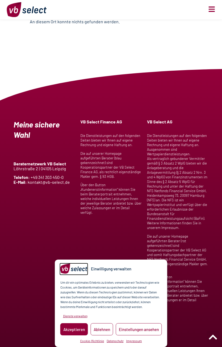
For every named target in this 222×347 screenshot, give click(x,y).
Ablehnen (102, 329)
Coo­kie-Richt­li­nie (92, 341)
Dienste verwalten (75, 316)
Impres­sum (134, 341)
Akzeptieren (74, 329)
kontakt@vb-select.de (49, 182)
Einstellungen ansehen (139, 329)
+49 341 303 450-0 (47, 177)
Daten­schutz (115, 341)
